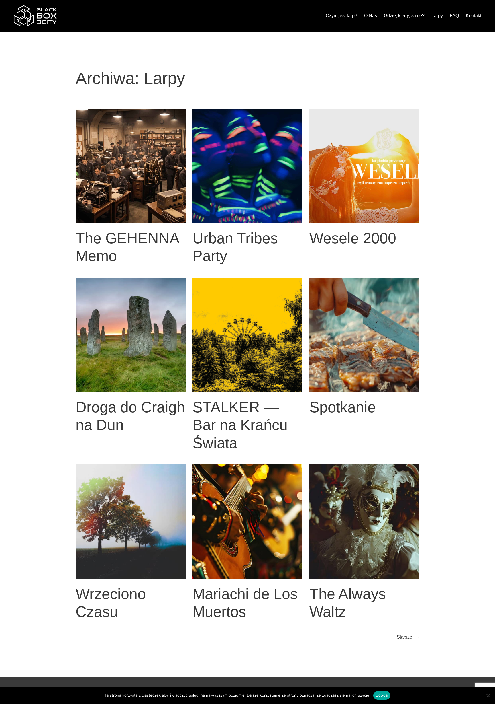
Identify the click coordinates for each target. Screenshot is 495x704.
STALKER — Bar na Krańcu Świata (240, 425)
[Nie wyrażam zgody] (488, 695)
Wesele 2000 (352, 238)
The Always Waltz (347, 603)
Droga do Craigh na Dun (130, 416)
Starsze (408, 637)
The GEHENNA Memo (127, 247)
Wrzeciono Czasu (111, 603)
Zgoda (382, 695)
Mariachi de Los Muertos (245, 603)
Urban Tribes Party (235, 247)
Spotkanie (342, 407)
